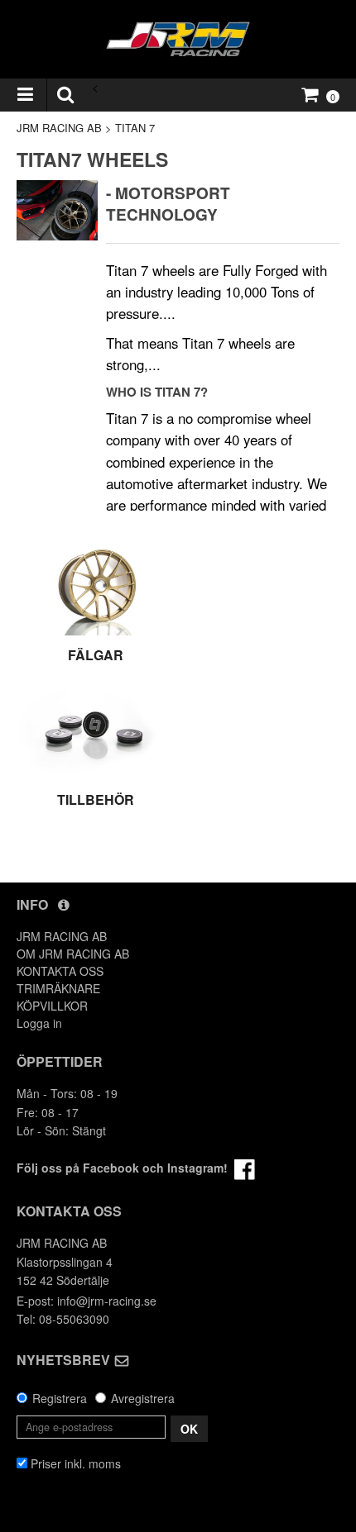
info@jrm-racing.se (106, 1300)
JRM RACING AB (59, 128)
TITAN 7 (135, 128)
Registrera (59, 1398)
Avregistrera (143, 1398)
